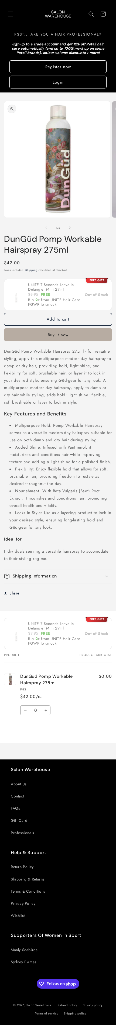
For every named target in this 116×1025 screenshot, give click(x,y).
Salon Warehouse (39, 1005)
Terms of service (46, 1013)
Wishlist (18, 915)
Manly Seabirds (24, 949)
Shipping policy (75, 1013)
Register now (58, 67)
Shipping (31, 270)
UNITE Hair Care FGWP (54, 302)
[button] (11, 14)
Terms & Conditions (28, 891)
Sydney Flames (23, 962)
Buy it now (58, 335)
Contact (17, 796)
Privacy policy (93, 1005)
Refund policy (67, 1005)
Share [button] (14, 593)
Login (58, 82)
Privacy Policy (23, 903)
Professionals (22, 832)
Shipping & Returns (28, 879)
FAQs (15, 808)
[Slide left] (46, 228)
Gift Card (19, 820)
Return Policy (22, 866)
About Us (19, 784)
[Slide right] (70, 228)
